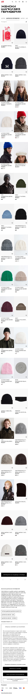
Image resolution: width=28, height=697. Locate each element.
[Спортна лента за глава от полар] (21, 399)
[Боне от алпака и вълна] (21, 34)
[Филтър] (26, 22)
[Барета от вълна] (21, 152)
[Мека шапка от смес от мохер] (21, 428)
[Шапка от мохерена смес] (7, 91)
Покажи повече (6, 621)
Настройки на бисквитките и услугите (15, 680)
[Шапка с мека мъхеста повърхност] (7, 399)
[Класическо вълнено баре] (21, 368)
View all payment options (6, 692)
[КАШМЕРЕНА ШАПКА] (7, 183)
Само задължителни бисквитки (15, 674)
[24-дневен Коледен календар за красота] (7, 34)
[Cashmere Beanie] (21, 91)
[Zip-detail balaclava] (21, 490)
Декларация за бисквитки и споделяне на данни (15, 664)
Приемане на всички (15, 668)
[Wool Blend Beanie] (21, 275)
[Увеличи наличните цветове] (2, 199)
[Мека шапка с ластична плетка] (7, 63)
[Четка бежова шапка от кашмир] (21, 337)
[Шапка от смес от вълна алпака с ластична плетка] (21, 214)
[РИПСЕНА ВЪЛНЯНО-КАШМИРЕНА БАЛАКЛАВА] (7, 428)
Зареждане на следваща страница (14, 574)
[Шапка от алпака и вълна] (21, 183)
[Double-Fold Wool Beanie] (21, 306)
